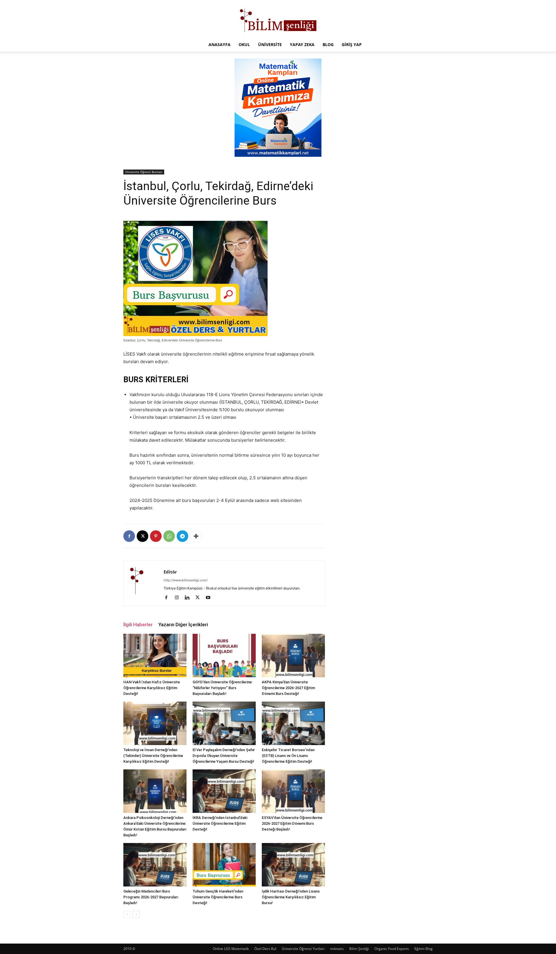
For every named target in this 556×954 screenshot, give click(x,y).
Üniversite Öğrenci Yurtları (303, 948)
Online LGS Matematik (231, 948)
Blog (328, 44)
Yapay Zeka (302, 44)
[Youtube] (210, 597)
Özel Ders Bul (265, 948)
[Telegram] (182, 536)
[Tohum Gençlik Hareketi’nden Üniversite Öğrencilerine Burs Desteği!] (224, 864)
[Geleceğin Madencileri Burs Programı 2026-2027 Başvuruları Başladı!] (154, 864)
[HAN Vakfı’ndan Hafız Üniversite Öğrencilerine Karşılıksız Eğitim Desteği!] (154, 655)
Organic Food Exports (391, 948)
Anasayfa (220, 44)
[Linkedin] (189, 597)
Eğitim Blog (423, 948)
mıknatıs (337, 948)
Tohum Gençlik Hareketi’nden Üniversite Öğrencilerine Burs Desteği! (218, 897)
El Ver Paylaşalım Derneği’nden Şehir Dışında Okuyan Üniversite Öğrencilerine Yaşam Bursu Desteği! (224, 756)
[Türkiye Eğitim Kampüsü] (278, 19)
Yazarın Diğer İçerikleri (183, 624)
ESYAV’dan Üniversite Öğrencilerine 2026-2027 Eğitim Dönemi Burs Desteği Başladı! (292, 823)
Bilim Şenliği (359, 948)
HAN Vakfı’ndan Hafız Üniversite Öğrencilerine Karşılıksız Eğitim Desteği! (151, 688)
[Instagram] (179, 597)
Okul (244, 44)
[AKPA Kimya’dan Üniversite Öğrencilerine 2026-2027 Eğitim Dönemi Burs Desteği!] (293, 655)
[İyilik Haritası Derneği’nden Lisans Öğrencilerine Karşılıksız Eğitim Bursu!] (293, 864)
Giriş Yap (352, 44)
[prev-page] (127, 914)
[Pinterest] (156, 536)
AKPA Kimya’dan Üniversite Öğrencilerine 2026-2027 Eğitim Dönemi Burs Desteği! (288, 688)
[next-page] (136, 914)
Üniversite (270, 44)
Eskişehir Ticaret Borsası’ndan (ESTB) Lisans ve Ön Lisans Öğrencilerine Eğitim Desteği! (288, 756)
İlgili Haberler (138, 624)
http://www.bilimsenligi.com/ (186, 580)
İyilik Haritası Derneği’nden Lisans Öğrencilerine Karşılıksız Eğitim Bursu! (291, 897)
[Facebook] (129, 536)
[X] (142, 536)
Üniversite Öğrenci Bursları (143, 172)
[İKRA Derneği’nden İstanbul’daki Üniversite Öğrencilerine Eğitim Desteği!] (224, 791)
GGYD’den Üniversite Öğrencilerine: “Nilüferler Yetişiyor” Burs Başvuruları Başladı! (223, 688)
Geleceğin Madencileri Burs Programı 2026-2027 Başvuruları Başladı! (150, 897)
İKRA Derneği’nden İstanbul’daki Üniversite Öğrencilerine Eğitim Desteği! (220, 823)
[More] (196, 536)
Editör (170, 572)
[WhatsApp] (169, 536)
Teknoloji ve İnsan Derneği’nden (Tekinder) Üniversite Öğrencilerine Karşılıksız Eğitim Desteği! (153, 756)
